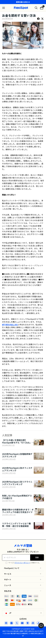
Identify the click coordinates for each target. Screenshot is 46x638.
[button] (23, 568)
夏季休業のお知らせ (23, 2)
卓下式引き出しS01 (10, 324)
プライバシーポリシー (22, 563)
